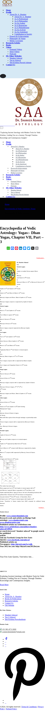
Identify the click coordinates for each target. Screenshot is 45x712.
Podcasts (13, 54)
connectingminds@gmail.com (13, 632)
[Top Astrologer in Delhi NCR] (6, 6)
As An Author (19, 23)
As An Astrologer (21, 32)
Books (8, 45)
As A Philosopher (21, 21)
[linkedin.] (5, 644)
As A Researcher (20, 25)
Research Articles (13, 43)
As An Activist (20, 30)
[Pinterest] (25, 700)
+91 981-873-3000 (9, 629)
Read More (4, 585)
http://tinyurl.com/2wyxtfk (21, 544)
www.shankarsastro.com (10, 522)
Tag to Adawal (15, 60)
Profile (8, 12)
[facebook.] (6, 639)
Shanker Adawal (11, 615)
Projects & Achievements (19, 36)
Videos (8, 47)
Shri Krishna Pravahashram (15, 619)
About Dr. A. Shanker (18, 14)
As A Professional (21, 19)
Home (8, 10)
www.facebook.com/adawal (18, 540)
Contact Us (10, 65)
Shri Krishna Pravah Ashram (20, 63)
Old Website (9, 605)
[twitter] (5, 641)
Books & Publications (13, 599)
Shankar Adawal (16, 58)
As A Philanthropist (21, 28)
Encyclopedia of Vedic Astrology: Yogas (20, 209)
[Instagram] (5, 646)
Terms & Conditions (29, 707)
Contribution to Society (23, 34)
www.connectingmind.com (17, 516)
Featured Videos (16, 49)
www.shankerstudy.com (18, 520)
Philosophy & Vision (17, 38)
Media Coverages (16, 41)
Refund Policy (11, 709)
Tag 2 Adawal (10, 617)
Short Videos (14, 52)
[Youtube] (5, 703)
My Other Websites (14, 56)
